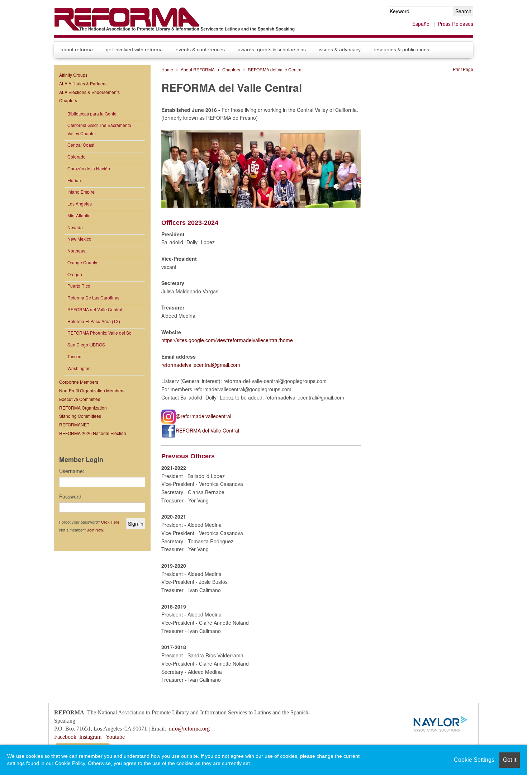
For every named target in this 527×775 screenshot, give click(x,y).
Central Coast (80, 145)
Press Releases (455, 23)
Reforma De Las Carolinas (93, 297)
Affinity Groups (73, 75)
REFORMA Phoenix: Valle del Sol (100, 333)
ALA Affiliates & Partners (82, 83)
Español (421, 23)
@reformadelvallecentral (203, 416)
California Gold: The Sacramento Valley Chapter (99, 129)
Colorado (76, 156)
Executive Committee (79, 399)
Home (167, 69)
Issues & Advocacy (340, 49)
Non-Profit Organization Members (91, 390)
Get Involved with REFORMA (134, 49)
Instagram (90, 737)
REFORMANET (74, 424)
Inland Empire (81, 192)
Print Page (463, 69)
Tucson (74, 356)
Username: (71, 470)
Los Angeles (79, 203)
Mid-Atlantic (78, 215)
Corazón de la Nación (88, 168)
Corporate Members (78, 382)
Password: (71, 496)
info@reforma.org (189, 729)
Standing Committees (80, 416)
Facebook (65, 737)
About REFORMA (77, 49)
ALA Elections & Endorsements (89, 92)
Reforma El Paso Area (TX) (93, 321)
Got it (509, 760)
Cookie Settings (474, 760)
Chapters (231, 69)
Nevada (75, 227)
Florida (74, 180)
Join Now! (95, 530)
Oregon (74, 274)
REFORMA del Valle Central (275, 69)
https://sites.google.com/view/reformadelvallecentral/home (227, 340)
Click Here (110, 522)
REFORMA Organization (83, 408)
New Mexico (79, 239)
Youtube (115, 737)
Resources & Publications (401, 49)
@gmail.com (226, 364)
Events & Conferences (200, 49)
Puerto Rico (78, 286)
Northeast (76, 250)
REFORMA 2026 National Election (92, 433)
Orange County (82, 262)
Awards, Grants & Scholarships (272, 49)
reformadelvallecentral (186, 364)
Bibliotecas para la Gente (92, 113)
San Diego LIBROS (86, 344)
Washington (79, 368)
